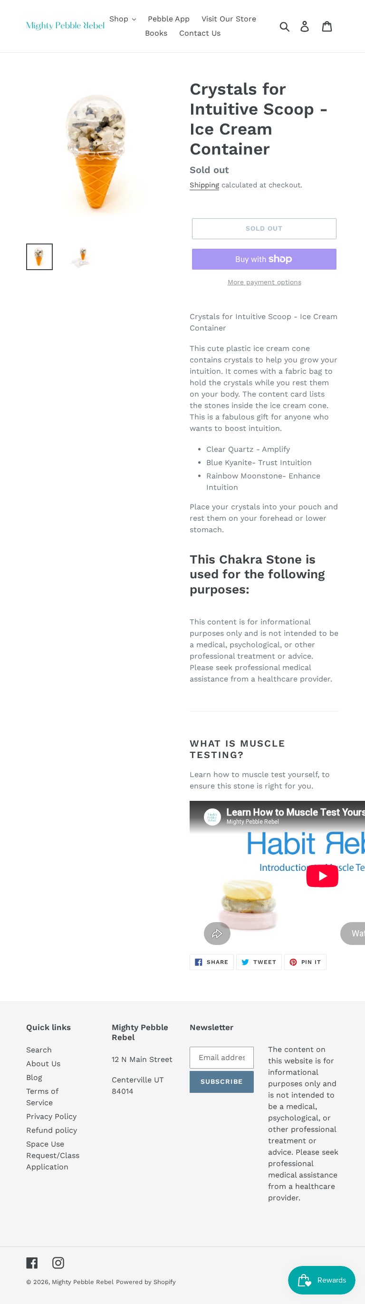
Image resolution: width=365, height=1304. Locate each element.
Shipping (204, 185)
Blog (34, 1077)
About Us (43, 1063)
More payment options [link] (264, 282)
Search (39, 1049)
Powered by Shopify (146, 1281)
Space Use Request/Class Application (52, 1155)
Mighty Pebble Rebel (83, 1281)
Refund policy (51, 1130)
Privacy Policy (51, 1116)
